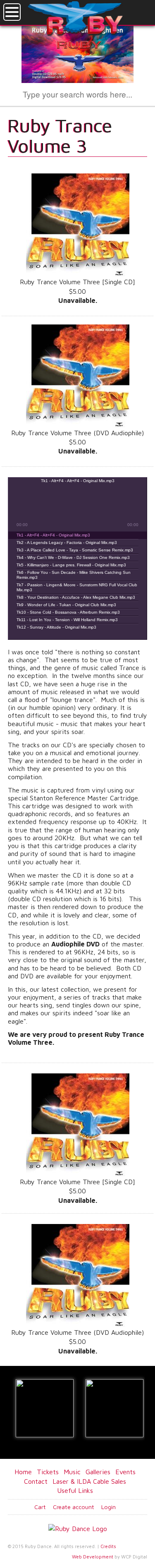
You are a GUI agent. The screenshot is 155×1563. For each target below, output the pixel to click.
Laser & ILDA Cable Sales (89, 1481)
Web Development (92, 1556)
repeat (71, 525)
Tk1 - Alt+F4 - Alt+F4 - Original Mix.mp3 (53, 535)
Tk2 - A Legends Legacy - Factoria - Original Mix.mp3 (67, 542)
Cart (40, 1506)
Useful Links (75, 1490)
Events (125, 1471)
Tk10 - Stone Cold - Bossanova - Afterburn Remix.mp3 (68, 612)
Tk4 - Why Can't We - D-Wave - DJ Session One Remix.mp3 (73, 557)
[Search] (124, 95)
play (67, 506)
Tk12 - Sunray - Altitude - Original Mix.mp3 (56, 627)
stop (108, 506)
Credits (108, 1546)
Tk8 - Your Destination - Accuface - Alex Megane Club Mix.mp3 (76, 597)
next (88, 506)
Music (72, 1471)
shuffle (84, 525)
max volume (134, 485)
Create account (73, 1506)
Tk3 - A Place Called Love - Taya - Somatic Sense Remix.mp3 (75, 550)
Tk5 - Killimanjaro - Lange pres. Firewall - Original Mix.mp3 (71, 565)
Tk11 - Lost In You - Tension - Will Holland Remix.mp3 (67, 619)
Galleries (98, 1471)
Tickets (48, 1471)
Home (23, 1471)
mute (20, 485)
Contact (36, 1481)
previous (46, 506)
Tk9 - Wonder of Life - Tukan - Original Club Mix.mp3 (66, 604)
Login (108, 1506)
